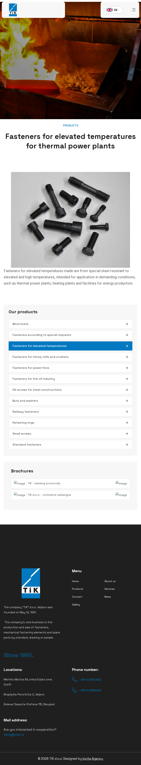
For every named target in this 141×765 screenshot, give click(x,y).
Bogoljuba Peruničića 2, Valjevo (24, 694)
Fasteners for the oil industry (33, 379)
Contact (77, 596)
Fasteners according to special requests (41, 335)
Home (75, 581)
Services (109, 588)
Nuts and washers (25, 401)
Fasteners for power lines (30, 368)
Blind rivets (20, 324)
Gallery (76, 604)
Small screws (21, 433)
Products (77, 588)
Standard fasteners (26, 444)
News (107, 596)
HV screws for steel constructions (37, 390)
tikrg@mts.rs (14, 735)
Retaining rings (23, 423)
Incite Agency (92, 759)
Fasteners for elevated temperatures (39, 346)
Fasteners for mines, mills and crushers (40, 357)
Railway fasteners (25, 412)
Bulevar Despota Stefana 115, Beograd (29, 704)
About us (110, 581)
